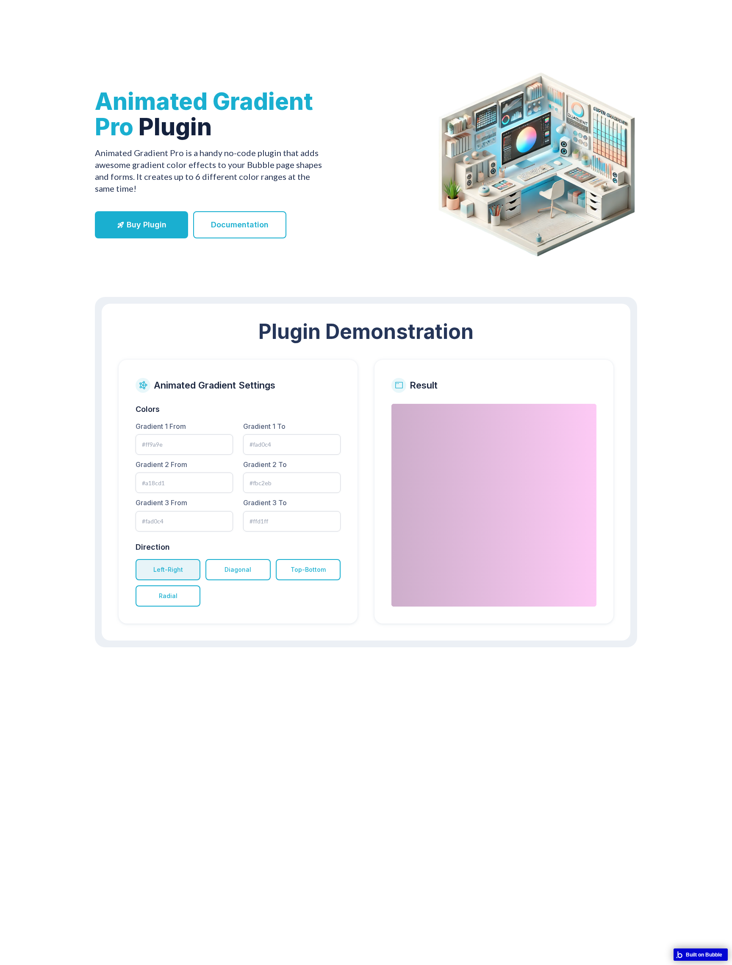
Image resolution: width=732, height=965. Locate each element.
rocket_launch (121, 225)
